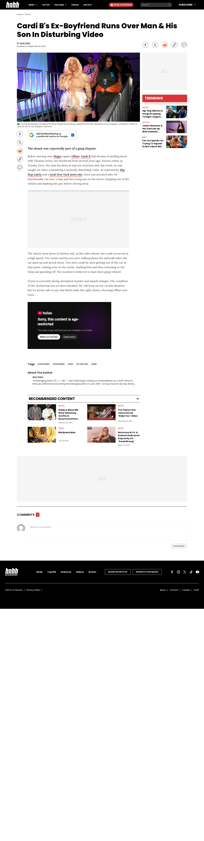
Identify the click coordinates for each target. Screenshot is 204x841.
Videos (75, 5)
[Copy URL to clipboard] (174, 45)
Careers (186, 589)
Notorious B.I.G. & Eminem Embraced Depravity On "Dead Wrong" (128, 437)
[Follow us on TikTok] (191, 571)
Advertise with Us (117, 572)
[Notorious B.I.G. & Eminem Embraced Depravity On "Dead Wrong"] (101, 435)
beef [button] (144, 137)
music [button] (145, 107)
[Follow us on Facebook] (172, 571)
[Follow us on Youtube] (197, 571)
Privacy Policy (33, 589)
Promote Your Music (147, 572)
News (32, 5)
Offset (75, 156)
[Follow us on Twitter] (184, 571)
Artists (87, 5)
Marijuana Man (66, 432)
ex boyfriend (58, 364)
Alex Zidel (25, 43)
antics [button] (146, 122)
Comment (178, 546)
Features (60, 5)
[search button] (169, 4)
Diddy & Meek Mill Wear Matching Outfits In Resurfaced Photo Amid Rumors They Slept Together (69, 414)
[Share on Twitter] (155, 44)
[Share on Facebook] (145, 44)
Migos (57, 156)
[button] (176, 112)
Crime (27, 14)
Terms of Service (14, 589)
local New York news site (66, 174)
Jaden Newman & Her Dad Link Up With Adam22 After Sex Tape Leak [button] (152, 128)
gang (70, 364)
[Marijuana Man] (42, 435)
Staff (196, 589)
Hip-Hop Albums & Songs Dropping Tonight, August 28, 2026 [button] (152, 113)
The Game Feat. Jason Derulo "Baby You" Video (128, 412)
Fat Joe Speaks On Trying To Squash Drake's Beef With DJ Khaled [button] (152, 143)
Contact (174, 589)
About (163, 589)
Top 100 (46, 5)
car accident (44, 364)
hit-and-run (82, 364)
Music (61, 405)
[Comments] (184, 45)
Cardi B (86, 156)
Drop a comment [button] (123, 4)
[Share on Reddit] (165, 45)
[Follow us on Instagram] (178, 571)
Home (19, 14)
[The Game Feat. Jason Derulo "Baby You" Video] (101, 412)
